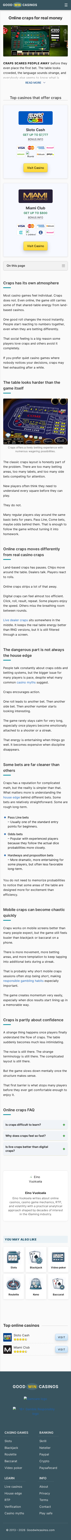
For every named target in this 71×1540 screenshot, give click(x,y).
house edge (11, 797)
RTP (7, 1500)
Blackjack (11, 1448)
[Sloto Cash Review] (36, 118)
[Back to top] (61, 1530)
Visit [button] (61, 1337)
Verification (13, 1506)
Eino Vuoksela (35, 1193)
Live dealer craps (15, 620)
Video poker (13, 1468)
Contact (45, 1506)
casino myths (26, 682)
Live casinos (13, 1486)
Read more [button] (33, 82)
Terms (43, 1500)
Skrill (42, 1441)
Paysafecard (48, 1468)
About (43, 1486)
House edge (13, 1493)
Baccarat (11, 1461)
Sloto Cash (21, 1335)
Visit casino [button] (35, 168)
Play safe (45, 1513)
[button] (66, 5)
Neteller (45, 1448)
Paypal (44, 1454)
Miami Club (22, 1347)
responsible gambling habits (23, 981)
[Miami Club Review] (36, 196)
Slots (8, 1441)
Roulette (10, 1454)
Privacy (44, 1493)
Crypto (44, 1461)
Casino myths (14, 1513)
